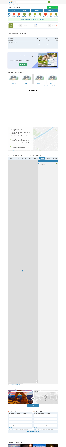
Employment (36, 158)
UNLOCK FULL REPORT (53, 7)
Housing (42, 158)
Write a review (10, 429)
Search (9, 4)
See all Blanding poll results (33, 431)
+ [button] (36, 380)
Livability (52, 1)
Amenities (17, 158)
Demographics (37, 10)
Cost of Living (23, 158)
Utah (11, 4)
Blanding (14, 4)
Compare (33, 405)
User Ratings (55, 158)
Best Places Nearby (51, 10)
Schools (48, 158)
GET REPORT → (23, 64)
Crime (30, 158)
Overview (13, 10)
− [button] (36, 382)
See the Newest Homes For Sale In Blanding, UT (50, 85)
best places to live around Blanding (15, 384)
